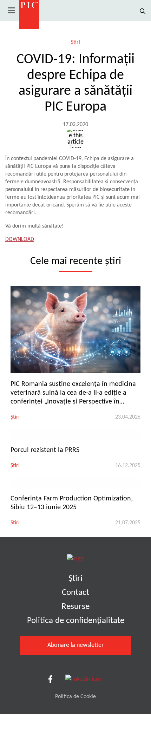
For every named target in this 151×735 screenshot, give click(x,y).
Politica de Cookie (75, 697)
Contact (75, 592)
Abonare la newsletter (75, 645)
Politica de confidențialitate (75, 620)
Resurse (75, 606)
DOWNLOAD (19, 239)
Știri (75, 42)
